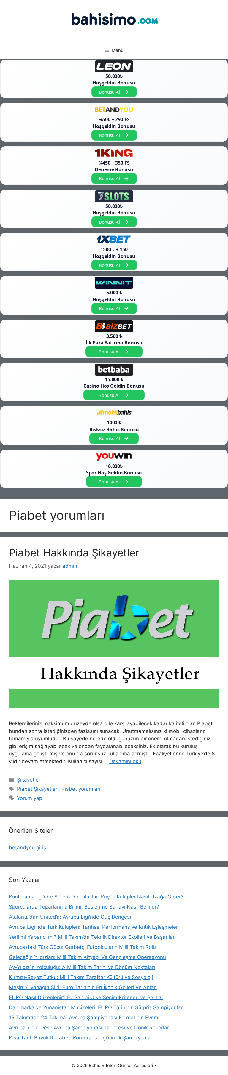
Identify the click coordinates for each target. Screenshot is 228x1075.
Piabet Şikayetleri (37, 789)
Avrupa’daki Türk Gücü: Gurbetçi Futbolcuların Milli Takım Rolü (82, 947)
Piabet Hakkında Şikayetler (74, 552)
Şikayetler (28, 780)
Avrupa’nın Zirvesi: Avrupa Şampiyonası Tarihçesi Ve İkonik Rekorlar (89, 1028)
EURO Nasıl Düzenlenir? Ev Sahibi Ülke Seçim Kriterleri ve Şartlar (86, 997)
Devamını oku (125, 761)
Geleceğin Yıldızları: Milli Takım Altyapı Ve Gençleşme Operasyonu (87, 957)
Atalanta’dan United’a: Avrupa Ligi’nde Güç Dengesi (70, 917)
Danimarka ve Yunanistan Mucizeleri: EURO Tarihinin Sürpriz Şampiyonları (96, 1007)
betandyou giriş (27, 848)
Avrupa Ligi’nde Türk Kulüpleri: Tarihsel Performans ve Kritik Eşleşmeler (93, 927)
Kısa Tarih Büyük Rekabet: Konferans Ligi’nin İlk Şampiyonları (81, 1038)
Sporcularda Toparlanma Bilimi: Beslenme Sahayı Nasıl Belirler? (84, 907)
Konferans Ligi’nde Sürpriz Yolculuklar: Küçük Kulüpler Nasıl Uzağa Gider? (96, 897)
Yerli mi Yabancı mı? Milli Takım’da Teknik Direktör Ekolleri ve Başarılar (92, 937)
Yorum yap (29, 798)
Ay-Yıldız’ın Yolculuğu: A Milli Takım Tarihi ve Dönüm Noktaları (82, 967)
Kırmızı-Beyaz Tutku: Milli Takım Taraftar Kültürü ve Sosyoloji (81, 977)
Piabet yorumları (80, 789)
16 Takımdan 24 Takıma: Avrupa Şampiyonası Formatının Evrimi (84, 1018)
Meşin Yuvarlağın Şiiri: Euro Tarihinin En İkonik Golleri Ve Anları (83, 987)
